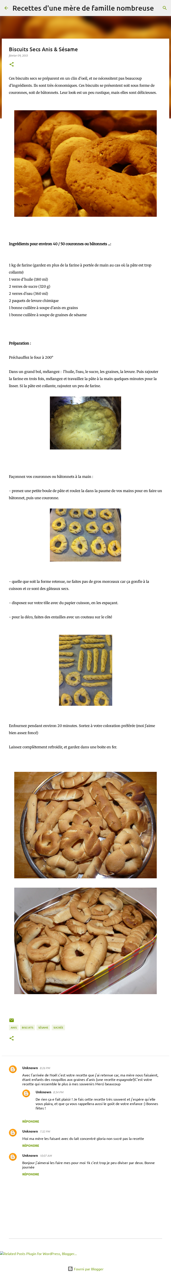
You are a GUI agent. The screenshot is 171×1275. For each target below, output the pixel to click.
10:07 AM (46, 1155)
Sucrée (58, 1027)
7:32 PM (45, 1131)
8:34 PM (58, 1092)
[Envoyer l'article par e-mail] (11, 1022)
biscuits (27, 1027)
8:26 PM (45, 1068)
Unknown (30, 1067)
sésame (43, 1027)
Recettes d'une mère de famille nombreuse (83, 8)
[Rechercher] (160, 8)
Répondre (30, 1121)
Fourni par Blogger (88, 1269)
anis (14, 1027)
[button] (11, 65)
